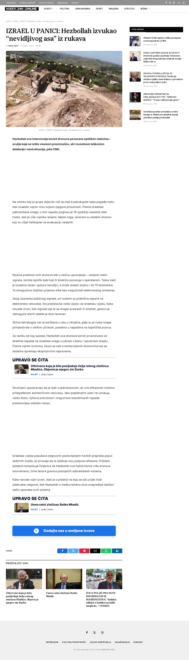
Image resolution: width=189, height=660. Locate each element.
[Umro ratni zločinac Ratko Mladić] (64, 579)
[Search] (183, 2)
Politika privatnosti (27, 3)
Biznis (144, 9)
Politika (64, 9)
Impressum (11, 3)
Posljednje (138, 29)
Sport (99, 9)
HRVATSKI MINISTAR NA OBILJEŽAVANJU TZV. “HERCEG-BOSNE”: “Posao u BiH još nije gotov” (161, 97)
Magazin (113, 9)
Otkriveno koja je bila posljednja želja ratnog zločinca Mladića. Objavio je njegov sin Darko (22, 598)
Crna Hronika (82, 9)
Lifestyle (129, 9)
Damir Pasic (13, 46)
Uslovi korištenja (46, 3)
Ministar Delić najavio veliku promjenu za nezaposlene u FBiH (162, 39)
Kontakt (75, 3)
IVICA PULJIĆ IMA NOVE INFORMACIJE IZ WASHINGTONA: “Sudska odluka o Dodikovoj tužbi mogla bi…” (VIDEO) (101, 599)
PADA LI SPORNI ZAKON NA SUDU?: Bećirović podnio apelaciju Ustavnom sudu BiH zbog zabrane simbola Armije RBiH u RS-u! (162, 57)
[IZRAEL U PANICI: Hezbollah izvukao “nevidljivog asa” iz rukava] (64, 89)
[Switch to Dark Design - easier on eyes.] (179, 3)
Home (8, 21)
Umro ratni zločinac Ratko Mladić (61, 595)
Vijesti (48, 9)
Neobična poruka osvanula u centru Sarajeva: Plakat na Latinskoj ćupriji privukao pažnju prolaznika (160, 114)
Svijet (38, 46)
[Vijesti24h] (21, 9)
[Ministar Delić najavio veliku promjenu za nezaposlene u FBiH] (135, 41)
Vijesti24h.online (108, 649)
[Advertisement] (64, 176)
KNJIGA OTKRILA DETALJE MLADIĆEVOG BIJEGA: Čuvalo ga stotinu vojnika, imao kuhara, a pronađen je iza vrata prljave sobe (163, 78)
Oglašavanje (62, 3)
